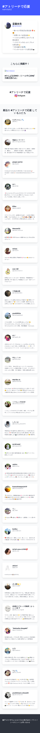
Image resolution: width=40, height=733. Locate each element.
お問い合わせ (25, 722)
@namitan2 (16, 26)
